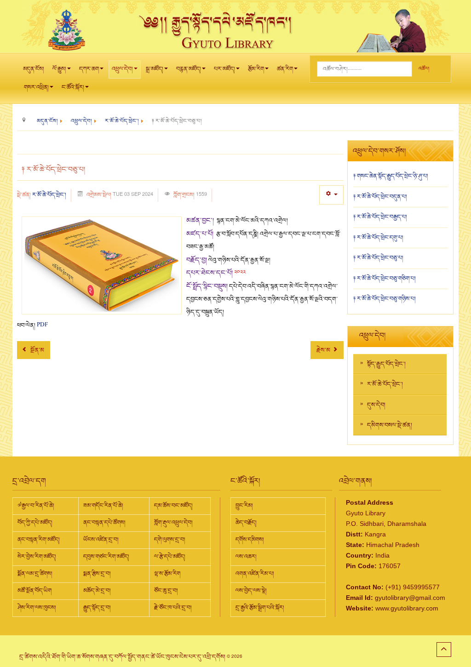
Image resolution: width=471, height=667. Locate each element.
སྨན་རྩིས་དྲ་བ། (97, 573)
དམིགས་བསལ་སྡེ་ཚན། (389, 425)
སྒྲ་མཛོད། (154, 69)
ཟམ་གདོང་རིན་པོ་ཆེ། (103, 505)
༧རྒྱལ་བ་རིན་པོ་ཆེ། (35, 505)
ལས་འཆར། (246, 556)
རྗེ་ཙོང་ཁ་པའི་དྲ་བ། (173, 607)
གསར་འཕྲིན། (36, 87)
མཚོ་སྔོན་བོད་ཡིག (34, 590)
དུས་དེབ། (376, 405)
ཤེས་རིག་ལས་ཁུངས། (36, 607)
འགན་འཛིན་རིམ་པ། (255, 573)
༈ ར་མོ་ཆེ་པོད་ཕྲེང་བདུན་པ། (380, 196)
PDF (42, 325)
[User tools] (331, 194)
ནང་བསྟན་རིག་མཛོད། (38, 539)
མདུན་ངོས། (33, 69)
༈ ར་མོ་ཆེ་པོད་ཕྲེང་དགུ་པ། (378, 237)
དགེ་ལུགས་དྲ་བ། (169, 539)
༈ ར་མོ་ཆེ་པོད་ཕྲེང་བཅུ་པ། (378, 257)
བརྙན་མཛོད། (188, 69)
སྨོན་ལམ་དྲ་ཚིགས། (34, 573)
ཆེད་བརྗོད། (246, 522)
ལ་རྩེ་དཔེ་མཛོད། (169, 556)
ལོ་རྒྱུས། (59, 69)
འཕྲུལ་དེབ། (122, 69)
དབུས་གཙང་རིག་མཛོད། (106, 556)
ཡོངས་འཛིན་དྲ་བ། (101, 539)
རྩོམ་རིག (256, 69)
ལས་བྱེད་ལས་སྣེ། (251, 590)
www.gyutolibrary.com (406, 608)
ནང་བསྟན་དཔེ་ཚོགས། (104, 522)
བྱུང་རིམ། (244, 505)
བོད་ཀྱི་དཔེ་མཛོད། (34, 522)
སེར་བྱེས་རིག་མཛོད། (36, 556)
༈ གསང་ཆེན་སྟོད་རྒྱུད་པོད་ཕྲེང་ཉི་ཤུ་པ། (390, 176)
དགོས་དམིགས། (250, 539)
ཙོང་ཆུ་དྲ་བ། (166, 590)
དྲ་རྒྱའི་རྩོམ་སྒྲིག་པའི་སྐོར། (260, 607)
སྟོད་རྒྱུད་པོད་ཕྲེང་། (386, 364)
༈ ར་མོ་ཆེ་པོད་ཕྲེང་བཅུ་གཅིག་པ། (384, 278)
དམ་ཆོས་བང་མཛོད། (173, 505)
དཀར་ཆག (89, 69)
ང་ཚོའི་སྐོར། (73, 87)
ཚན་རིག (285, 69)
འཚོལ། (424, 69)
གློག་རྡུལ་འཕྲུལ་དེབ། (173, 522)
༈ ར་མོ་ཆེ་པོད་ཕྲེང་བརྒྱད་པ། (380, 217)
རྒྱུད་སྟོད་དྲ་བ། (97, 607)
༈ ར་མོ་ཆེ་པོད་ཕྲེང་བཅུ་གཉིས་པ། (384, 298)
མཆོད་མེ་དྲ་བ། (97, 590)
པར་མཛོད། (224, 69)
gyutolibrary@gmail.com (410, 597)
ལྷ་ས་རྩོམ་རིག (167, 573)
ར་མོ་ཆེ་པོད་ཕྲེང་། (49, 195)
